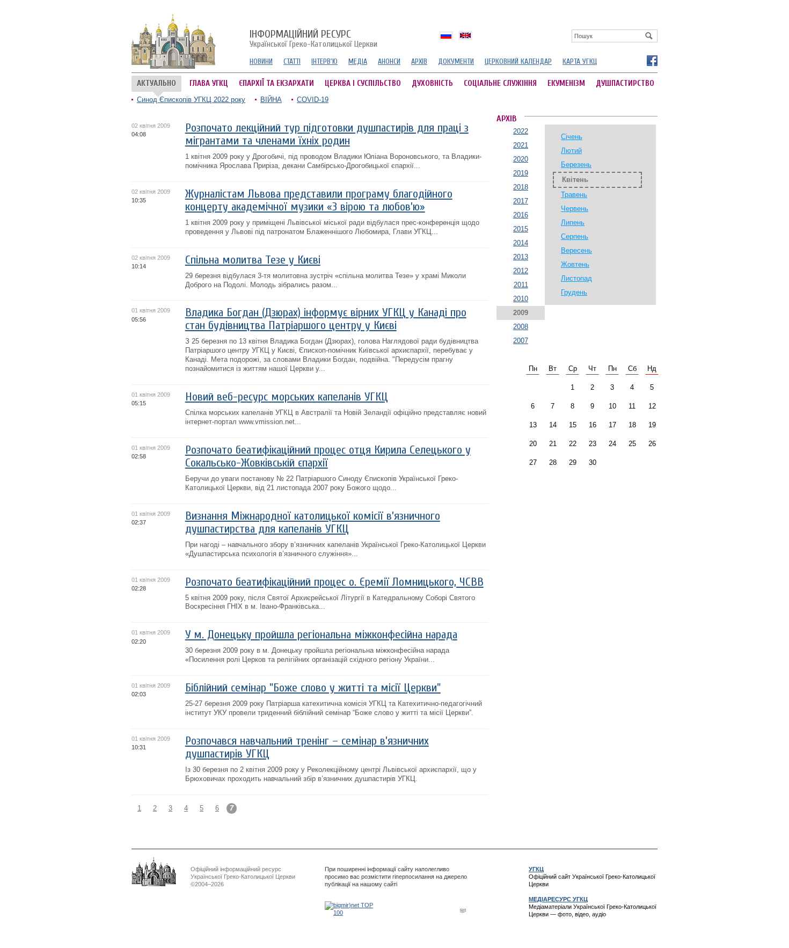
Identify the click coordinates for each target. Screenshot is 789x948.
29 (572, 462)
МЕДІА (357, 61)
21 (553, 444)
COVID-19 (312, 100)
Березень (576, 165)
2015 (520, 229)
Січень (571, 137)
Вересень (576, 250)
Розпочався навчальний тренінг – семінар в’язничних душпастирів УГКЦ (307, 747)
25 (632, 444)
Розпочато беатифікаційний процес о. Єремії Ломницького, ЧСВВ (334, 582)
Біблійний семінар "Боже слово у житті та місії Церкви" (313, 688)
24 (612, 444)
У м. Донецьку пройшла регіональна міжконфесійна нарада (321, 634)
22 (572, 444)
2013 (520, 257)
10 (612, 406)
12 (652, 406)
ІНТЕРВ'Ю (324, 61)
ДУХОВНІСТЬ (432, 83)
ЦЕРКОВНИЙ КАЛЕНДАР (518, 61)
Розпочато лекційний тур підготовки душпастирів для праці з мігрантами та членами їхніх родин (327, 134)
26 (652, 444)
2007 (520, 341)
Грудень (574, 292)
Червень (574, 209)
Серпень (574, 236)
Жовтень (575, 264)
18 (632, 425)
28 (553, 462)
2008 (520, 327)
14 (553, 425)
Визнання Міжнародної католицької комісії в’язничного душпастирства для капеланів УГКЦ (312, 522)
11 (632, 406)
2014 (520, 243)
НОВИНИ (261, 61)
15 (572, 425)
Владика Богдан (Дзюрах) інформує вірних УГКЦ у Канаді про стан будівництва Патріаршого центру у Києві (325, 319)
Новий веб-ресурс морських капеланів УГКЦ (286, 397)
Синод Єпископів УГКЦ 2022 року (191, 100)
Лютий (571, 151)
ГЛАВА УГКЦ (208, 83)
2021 (520, 145)
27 (533, 462)
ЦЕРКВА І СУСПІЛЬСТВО (363, 83)
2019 (520, 173)
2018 (520, 187)
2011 (521, 285)
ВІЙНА (271, 100)
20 (533, 444)
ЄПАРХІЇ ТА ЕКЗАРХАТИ (276, 83)
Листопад (576, 278)
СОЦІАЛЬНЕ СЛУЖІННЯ (500, 83)
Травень (574, 195)
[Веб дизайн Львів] (464, 910)
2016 (520, 215)
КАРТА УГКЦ (579, 61)
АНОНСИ (389, 61)
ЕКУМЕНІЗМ (566, 83)
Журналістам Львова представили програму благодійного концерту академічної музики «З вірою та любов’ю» (318, 200)
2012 (520, 271)
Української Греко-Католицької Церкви (313, 39)
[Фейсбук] (652, 60)
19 (652, 425)
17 (612, 425)
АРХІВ (419, 61)
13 (533, 425)
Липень (573, 222)
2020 (520, 159)
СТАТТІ (292, 61)
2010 (520, 299)
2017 (520, 201)
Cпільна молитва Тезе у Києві (252, 260)
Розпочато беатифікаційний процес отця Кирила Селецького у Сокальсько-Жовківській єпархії (328, 456)
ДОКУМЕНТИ (456, 61)
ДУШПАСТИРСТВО (625, 83)
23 (592, 444)
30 (592, 462)
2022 (520, 131)
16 (592, 425)
